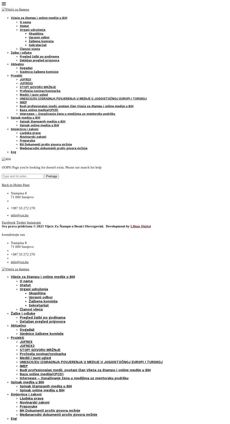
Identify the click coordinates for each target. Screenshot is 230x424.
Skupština (36, 33)
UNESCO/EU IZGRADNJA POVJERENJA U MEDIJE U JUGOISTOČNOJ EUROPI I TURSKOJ (83, 98)
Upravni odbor (39, 37)
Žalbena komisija (41, 41)
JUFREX (25, 79)
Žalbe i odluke (21, 52)
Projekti (16, 75)
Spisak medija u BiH (25, 117)
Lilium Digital (140, 226)
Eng (13, 152)
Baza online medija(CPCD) (39, 110)
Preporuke (27, 140)
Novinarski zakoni (33, 136)
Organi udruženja (32, 29)
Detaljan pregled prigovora (39, 60)
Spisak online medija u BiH (39, 125)
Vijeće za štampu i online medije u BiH (39, 18)
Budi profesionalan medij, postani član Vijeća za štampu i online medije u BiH (76, 106)
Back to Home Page (16, 185)
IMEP (23, 102)
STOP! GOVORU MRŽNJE (38, 87)
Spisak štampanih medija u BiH (42, 121)
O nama (25, 22)
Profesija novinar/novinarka (40, 91)
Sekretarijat (37, 45)
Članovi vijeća (30, 49)
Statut (24, 26)
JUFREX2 (26, 83)
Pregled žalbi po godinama (39, 56)
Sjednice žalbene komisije (39, 71)
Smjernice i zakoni (24, 129)
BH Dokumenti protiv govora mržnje (46, 144)
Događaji (26, 68)
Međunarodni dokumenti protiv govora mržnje (53, 148)
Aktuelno (17, 64)
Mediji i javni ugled (34, 94)
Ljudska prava (30, 133)
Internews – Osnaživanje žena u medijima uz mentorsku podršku (67, 113)
